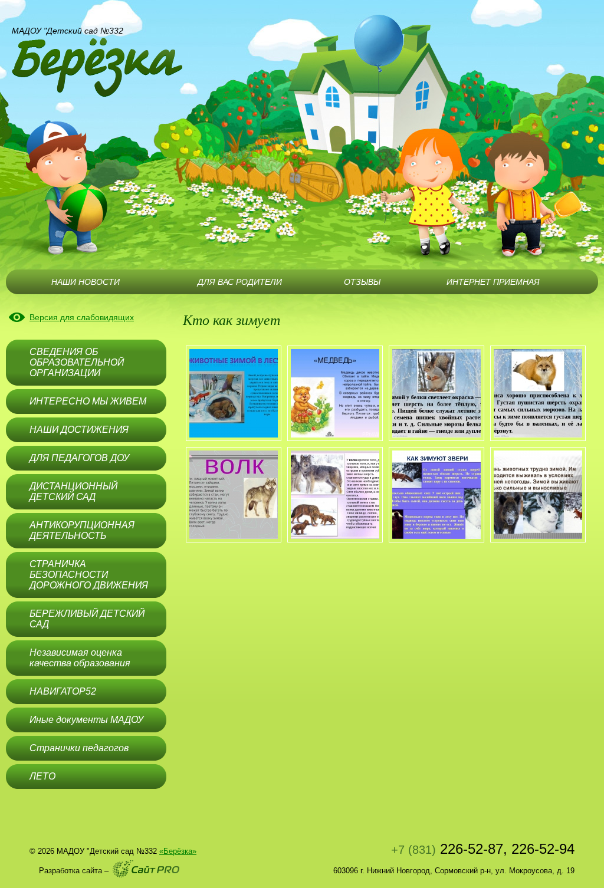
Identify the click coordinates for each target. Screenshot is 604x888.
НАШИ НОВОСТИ (85, 282)
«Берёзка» (177, 851)
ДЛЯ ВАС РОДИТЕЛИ (240, 282)
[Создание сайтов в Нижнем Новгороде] (146, 868)
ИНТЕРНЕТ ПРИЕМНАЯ (493, 282)
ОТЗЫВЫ (362, 282)
